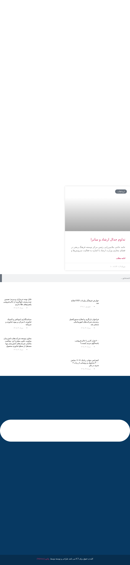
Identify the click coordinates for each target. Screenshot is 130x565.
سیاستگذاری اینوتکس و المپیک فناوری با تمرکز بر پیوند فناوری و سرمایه (18, 322)
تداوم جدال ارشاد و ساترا (108, 239)
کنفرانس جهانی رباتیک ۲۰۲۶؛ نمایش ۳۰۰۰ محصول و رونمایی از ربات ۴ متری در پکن (85, 362)
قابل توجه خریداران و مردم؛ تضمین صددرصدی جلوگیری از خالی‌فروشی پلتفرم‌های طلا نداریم (17, 302)
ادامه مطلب (120, 258)
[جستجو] (1, 278)
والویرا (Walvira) (43, 559)
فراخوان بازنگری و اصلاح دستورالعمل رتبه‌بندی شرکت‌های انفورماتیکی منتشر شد (84, 322)
